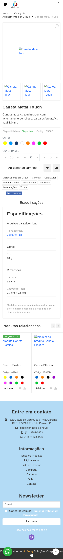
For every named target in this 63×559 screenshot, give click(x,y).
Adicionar (8, 388)
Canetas (36, 177)
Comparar (31, 469)
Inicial (6, 13)
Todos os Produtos (31, 455)
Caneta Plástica (12, 365)
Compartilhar (15, 193)
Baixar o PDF (15, 234)
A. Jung (28, 551)
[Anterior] (53, 326)
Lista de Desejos (31, 465)
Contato (31, 483)
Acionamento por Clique (16, 16)
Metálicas (45, 182)
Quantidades (11, 151)
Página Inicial (31, 460)
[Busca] (50, 5)
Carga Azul (50, 177)
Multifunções (10, 187)
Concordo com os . (33, 513)
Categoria (20, 13)
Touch (23, 187)
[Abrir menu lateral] (6, 5)
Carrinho (32, 474)
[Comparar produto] (56, 168)
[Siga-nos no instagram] (31, 537)
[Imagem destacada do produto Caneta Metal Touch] (31, 51)
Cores (7, 138)
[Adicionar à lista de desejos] (47, 168)
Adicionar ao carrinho (22, 167)
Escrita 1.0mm (11, 182)
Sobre (31, 479)
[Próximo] (58, 326)
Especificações (31, 202)
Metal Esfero (29, 182)
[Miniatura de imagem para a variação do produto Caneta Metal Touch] (12, 92)
